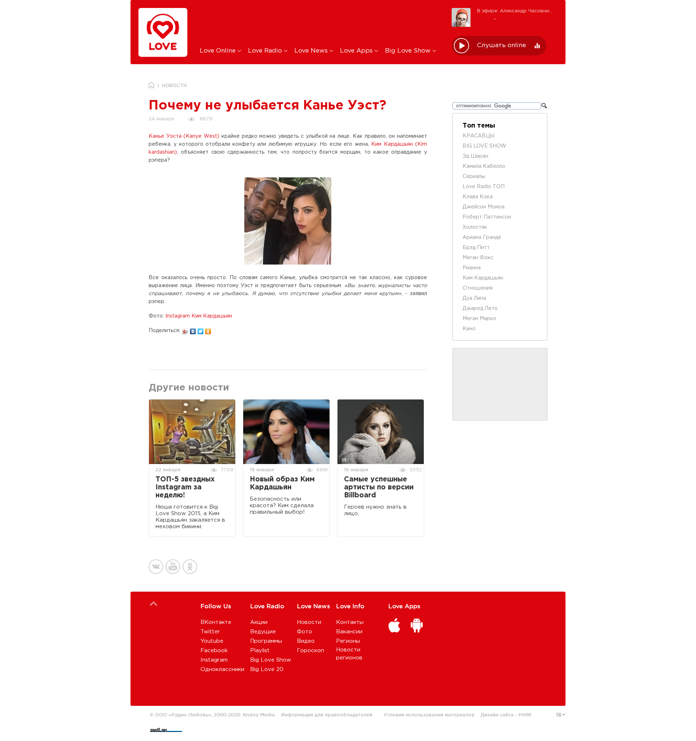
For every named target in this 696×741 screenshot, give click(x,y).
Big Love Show (408, 51)
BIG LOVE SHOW (484, 146)
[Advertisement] (320, 23)
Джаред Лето (480, 308)
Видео (306, 641)
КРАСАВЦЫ (478, 136)
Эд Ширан (475, 156)
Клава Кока (478, 197)
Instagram (214, 660)
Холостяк (475, 227)
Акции (259, 622)
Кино (469, 329)
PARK (524, 714)
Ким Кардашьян (483, 278)
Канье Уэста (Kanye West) (184, 136)
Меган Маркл (479, 318)
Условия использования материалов (429, 714)
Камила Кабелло (484, 166)
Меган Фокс (478, 258)
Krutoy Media (259, 714)
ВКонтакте (215, 622)
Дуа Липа (474, 298)
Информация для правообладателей (326, 714)
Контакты (350, 622)
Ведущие (263, 631)
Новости (309, 622)
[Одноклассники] (208, 329)
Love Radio (266, 51)
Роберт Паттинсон (487, 217)
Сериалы (474, 176)
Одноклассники (222, 669)
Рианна (472, 268)
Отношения (478, 288)
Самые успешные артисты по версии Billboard (379, 487)
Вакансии (349, 631)
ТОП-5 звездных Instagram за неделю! (185, 487)
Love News (312, 51)
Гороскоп (310, 650)
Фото (304, 631)
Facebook (214, 650)
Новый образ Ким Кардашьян (282, 483)
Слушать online (501, 45)
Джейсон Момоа (484, 207)
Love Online (218, 51)
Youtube (211, 641)
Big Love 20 (266, 669)
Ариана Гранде (482, 237)
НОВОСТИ (174, 86)
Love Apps (357, 51)
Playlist (260, 650)
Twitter (210, 631)
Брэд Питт (476, 247)
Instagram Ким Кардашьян (198, 316)
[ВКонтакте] (193, 329)
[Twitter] (200, 329)
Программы (266, 641)
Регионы (348, 641)
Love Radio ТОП (484, 187)
